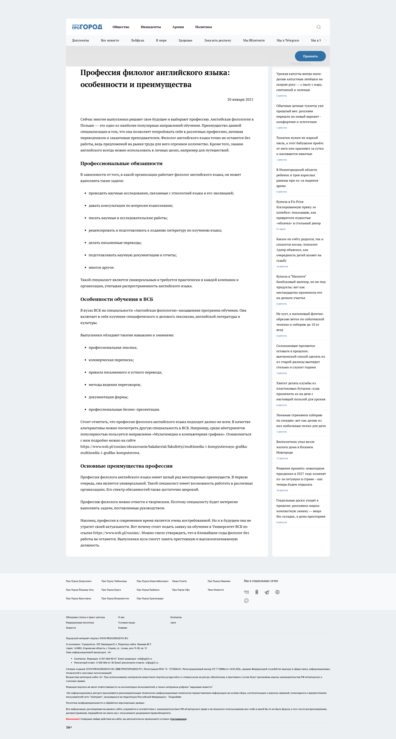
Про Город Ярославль (78, 598)
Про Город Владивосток (115, 598)
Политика (203, 27)
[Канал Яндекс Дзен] (277, 592)
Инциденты (151, 27)
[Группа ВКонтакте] (246, 592)
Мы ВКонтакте (254, 40)
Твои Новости (216, 589)
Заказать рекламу (217, 40)
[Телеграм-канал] (267, 592)
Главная (122, 627)
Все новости (110, 40)
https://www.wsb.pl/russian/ (116, 532)
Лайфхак (137, 40)
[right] (325, 40)
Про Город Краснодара (150, 598)
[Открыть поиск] (319, 27)
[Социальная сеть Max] (246, 600)
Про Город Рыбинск (148, 589)
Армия (178, 27)
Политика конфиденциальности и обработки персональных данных (105, 702)
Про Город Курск (111, 589)
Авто (173, 622)
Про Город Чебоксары (114, 581)
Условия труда (126, 622)
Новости (71, 627)
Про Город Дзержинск (79, 581)
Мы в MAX (318, 40)
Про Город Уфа (181, 589)
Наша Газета (179, 581)
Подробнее (175, 696)
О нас (121, 617)
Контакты (176, 617)
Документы (80, 40)
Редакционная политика (80, 622)
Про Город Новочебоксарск (153, 581)
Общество (121, 27)
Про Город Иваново (219, 581)
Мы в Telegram (288, 40)
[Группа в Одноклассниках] (257, 592)
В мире (161, 40)
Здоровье (185, 40)
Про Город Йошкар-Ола (80, 589)
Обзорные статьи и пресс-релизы (85, 617)
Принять (310, 56)
